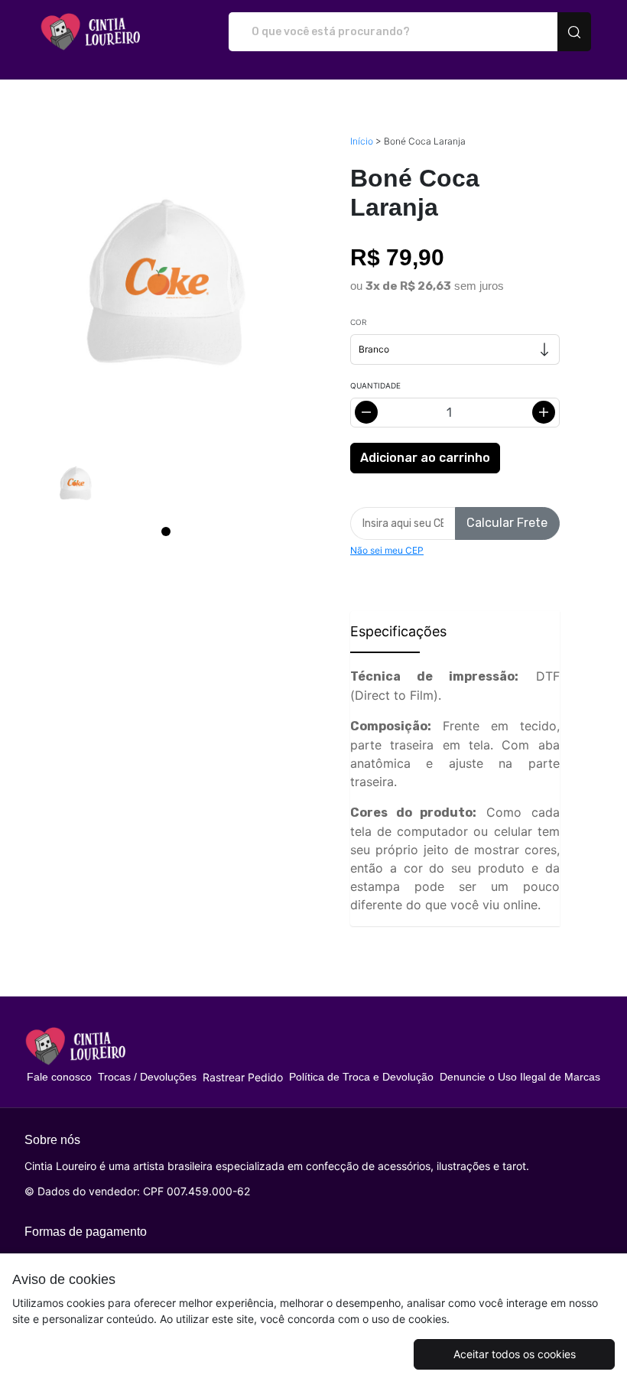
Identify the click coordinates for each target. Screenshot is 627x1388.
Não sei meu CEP (387, 550)
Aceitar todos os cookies (514, 1353)
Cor (358, 322)
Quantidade (375, 385)
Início (361, 141)
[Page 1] (166, 531)
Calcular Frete (506, 522)
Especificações (385, 631)
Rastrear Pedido (243, 1077)
